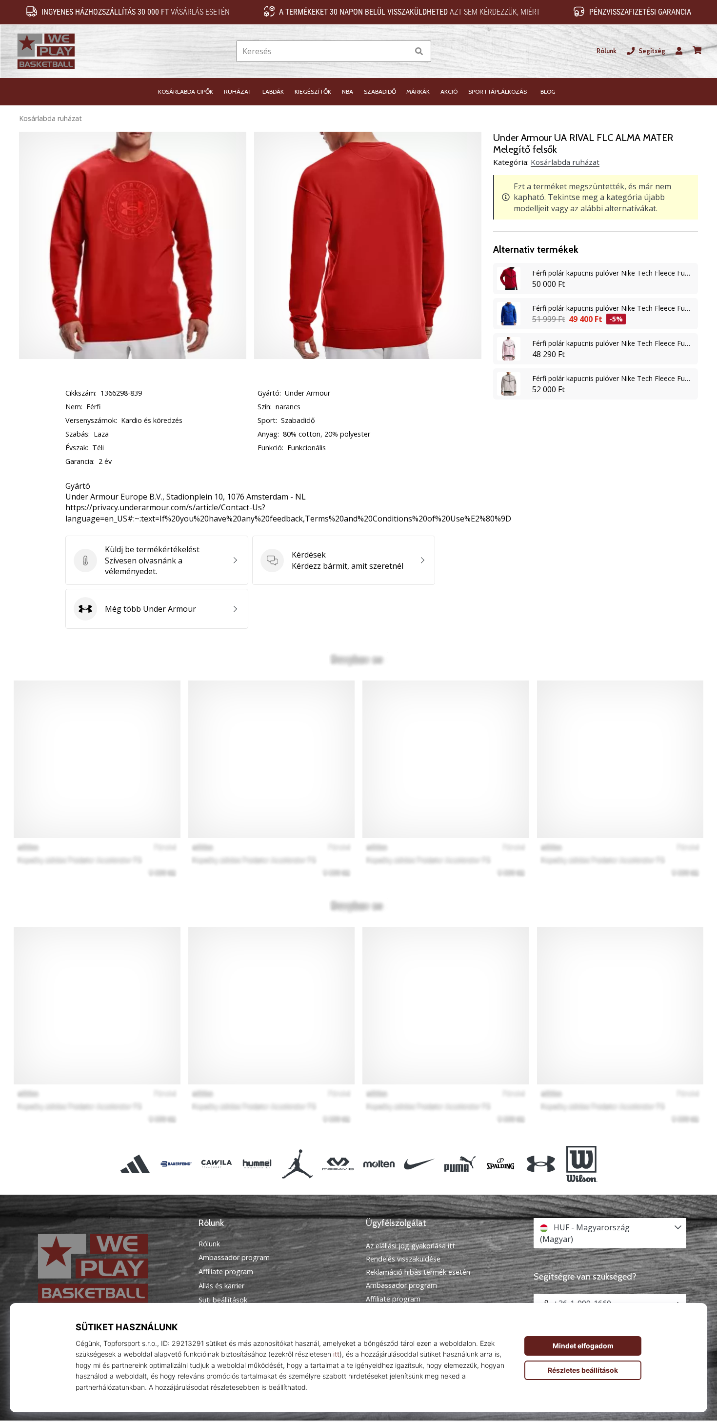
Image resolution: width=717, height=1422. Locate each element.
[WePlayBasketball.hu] (107, 1268)
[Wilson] (581, 1164)
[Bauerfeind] (176, 1164)
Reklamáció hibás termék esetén (418, 1272)
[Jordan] (298, 1164)
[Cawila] (216, 1164)
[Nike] (419, 1164)
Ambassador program (234, 1257)
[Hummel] (257, 1164)
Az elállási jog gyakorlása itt (410, 1245)
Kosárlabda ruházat (50, 118)
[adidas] (135, 1164)
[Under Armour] (541, 1164)
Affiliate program (226, 1271)
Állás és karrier (221, 1285)
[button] (401, 51)
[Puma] (459, 1164)
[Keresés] (419, 51)
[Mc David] (338, 1164)
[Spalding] (500, 1164)
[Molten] (378, 1164)
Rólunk (607, 51)
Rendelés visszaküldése (403, 1258)
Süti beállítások (223, 1300)
